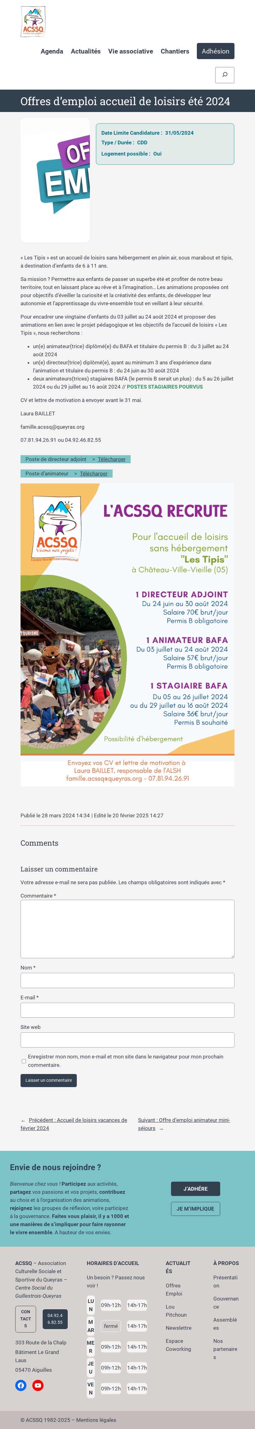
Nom (28, 967)
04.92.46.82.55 (55, 1319)
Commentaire (38, 896)
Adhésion (216, 51)
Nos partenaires (225, 1349)
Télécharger (112, 459)
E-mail (30, 997)
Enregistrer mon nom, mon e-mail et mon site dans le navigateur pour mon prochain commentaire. (125, 1060)
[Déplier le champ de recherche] (225, 75)
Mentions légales (96, 1420)
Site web (31, 1027)
